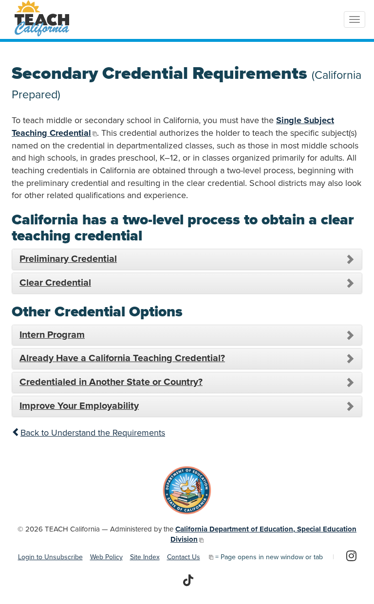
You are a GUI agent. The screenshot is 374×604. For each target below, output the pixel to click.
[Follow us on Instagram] (351, 557)
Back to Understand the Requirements (92, 432)
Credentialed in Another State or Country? (111, 382)
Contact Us (183, 557)
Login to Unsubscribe (50, 557)
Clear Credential (55, 283)
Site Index (145, 557)
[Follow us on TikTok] (188, 581)
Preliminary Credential (68, 259)
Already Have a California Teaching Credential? (122, 358)
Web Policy (106, 557)
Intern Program (52, 335)
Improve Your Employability (79, 406)
